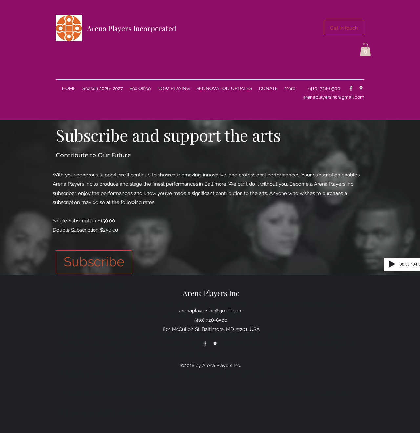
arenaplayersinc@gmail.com (333, 97)
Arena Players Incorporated (131, 28)
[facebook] (351, 88)
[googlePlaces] (361, 88)
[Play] (392, 264)
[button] (344, 28)
